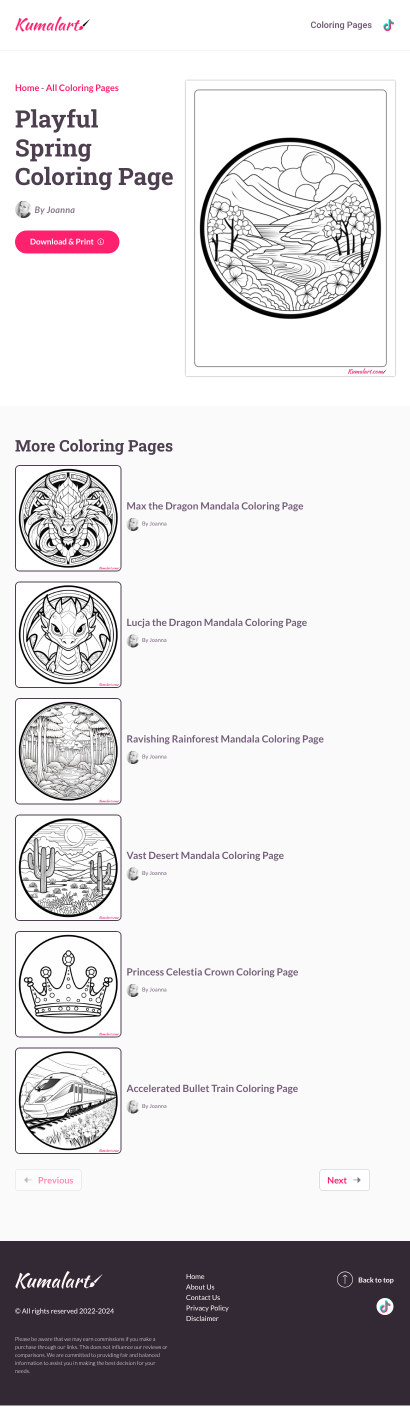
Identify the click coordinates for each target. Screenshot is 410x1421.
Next (337, 1180)
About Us (200, 1286)
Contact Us (203, 1297)
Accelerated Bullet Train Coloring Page (212, 1088)
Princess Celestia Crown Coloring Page (212, 972)
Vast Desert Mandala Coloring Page (205, 856)
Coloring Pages (341, 25)
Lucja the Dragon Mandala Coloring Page (216, 622)
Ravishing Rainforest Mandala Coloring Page (225, 739)
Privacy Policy (207, 1308)
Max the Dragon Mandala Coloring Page (215, 506)
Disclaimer (202, 1318)
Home (27, 87)
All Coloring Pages (82, 87)
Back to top (376, 1280)
